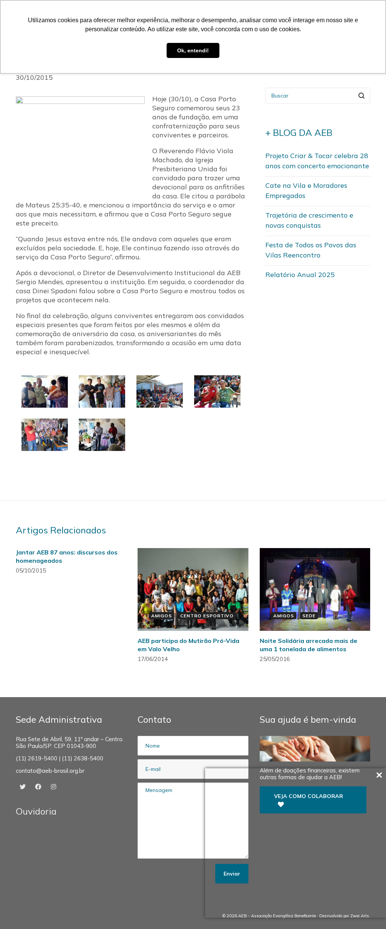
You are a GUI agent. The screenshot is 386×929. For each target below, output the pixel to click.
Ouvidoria (36, 811)
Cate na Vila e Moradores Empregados (306, 190)
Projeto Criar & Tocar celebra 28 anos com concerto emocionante (317, 160)
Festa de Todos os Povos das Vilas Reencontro (310, 250)
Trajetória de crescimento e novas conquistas (309, 220)
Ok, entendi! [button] (193, 50)
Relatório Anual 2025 (300, 274)
